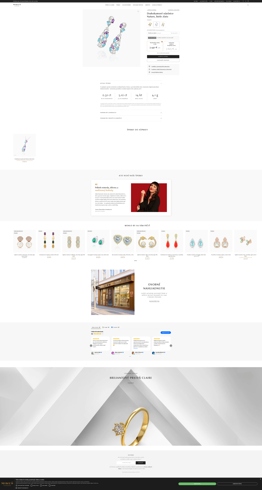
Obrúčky (147, 5)
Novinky (196, 1)
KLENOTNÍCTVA (154, 301)
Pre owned (228, 1)
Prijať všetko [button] (197, 483)
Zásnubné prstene (138, 5)
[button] (91, 351)
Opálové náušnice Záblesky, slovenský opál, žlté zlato (73, 255)
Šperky (118, 5)
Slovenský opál (204, 1)
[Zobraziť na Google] (92, 363)
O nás (211, 1)
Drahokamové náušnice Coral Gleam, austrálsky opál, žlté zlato (172, 255)
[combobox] (163, 33)
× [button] (260, 479)
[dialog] (131, 484)
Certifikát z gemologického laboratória (160, 66)
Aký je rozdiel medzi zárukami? (163, 53)
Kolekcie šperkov (157, 5)
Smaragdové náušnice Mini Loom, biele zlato (98, 254)
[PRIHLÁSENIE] (245, 1)
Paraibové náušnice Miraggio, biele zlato (196, 254)
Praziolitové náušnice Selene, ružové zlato (221, 254)
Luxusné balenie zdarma (157, 72)
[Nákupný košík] (248, 1)
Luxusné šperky (126, 5)
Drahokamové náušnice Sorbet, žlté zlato (49, 254)
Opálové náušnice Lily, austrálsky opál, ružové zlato (245, 255)
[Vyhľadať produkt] (248, 5)
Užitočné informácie (219, 1)
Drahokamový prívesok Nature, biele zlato (24, 159)
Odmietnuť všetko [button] (237, 483)
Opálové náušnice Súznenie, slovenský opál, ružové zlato (24, 255)
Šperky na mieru (109, 5)
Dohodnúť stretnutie (163, 60)
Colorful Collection (173, 10)
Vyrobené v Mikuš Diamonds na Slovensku (161, 69)
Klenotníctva (236, 1)
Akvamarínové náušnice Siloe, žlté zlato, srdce (123, 254)
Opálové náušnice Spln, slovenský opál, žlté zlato (147, 255)
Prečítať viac (95, 483)
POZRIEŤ (131, 393)
